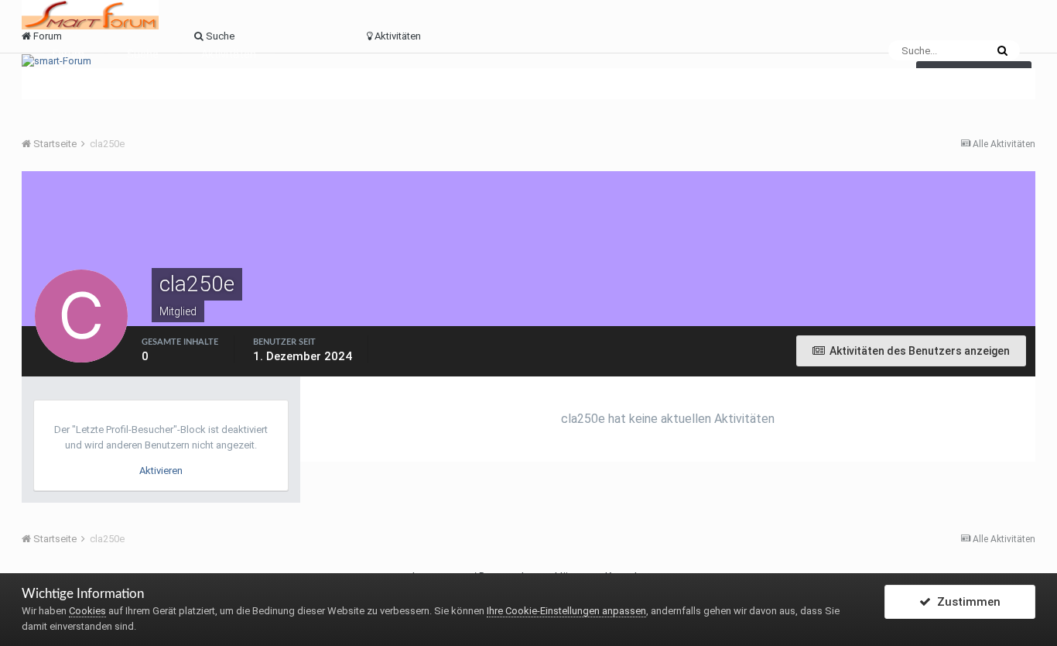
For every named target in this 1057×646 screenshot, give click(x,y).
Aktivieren (161, 470)
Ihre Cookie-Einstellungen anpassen (566, 611)
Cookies (87, 611)
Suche (143, 54)
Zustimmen (966, 602)
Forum (68, 54)
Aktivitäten (228, 54)
